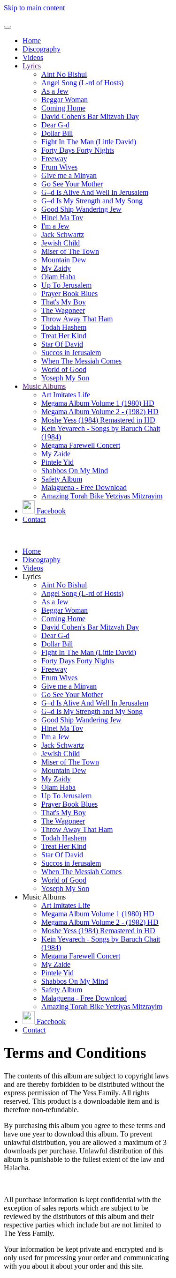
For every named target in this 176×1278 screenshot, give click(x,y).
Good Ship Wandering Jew (81, 209)
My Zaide (55, 454)
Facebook (51, 511)
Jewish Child (60, 243)
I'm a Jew (55, 226)
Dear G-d (55, 125)
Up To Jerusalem (66, 285)
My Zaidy (56, 268)
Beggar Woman (64, 100)
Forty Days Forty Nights (77, 150)
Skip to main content (34, 8)
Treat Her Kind (63, 336)
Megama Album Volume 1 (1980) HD (97, 403)
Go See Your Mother (72, 184)
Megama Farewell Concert (80, 445)
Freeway (54, 159)
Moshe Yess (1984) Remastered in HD (98, 420)
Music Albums (44, 386)
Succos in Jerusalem (71, 353)
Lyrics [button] (32, 576)
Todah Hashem (63, 327)
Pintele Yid (57, 462)
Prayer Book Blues (69, 293)
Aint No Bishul (64, 74)
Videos (33, 57)
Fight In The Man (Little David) (88, 142)
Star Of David (62, 344)
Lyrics (32, 66)
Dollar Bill (57, 133)
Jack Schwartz (62, 234)
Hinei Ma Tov (62, 218)
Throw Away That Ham (77, 319)
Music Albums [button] (44, 897)
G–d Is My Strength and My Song (92, 201)
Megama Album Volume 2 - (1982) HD (100, 412)
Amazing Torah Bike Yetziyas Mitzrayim (101, 496)
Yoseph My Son (65, 378)
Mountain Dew (63, 260)
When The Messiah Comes (81, 361)
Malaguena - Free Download (84, 487)
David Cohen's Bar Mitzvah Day (90, 116)
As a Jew (55, 91)
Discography (42, 49)
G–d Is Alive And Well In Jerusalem (94, 192)
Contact (34, 519)
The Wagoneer (63, 310)
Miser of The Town (70, 251)
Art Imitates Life (65, 395)
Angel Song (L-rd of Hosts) (82, 83)
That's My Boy (63, 302)
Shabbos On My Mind (74, 471)
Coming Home (63, 108)
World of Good (63, 369)
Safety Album (61, 479)
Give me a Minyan (69, 175)
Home (32, 41)
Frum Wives (59, 167)
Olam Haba (58, 277)
